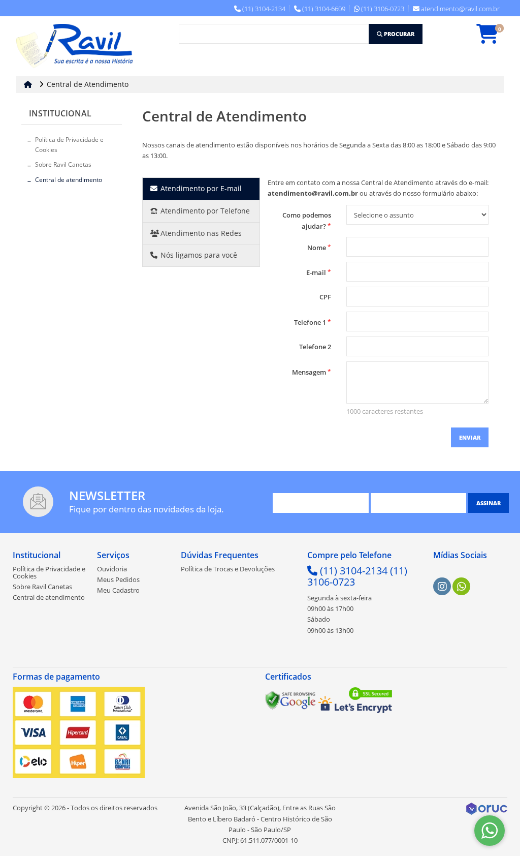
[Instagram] (442, 586)
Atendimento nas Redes (200, 233)
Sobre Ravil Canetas (63, 164)
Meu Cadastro (118, 590)
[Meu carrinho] (492, 38)
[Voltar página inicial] (29, 84)
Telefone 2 (315, 346)
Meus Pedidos (118, 579)
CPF (325, 296)
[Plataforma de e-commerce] (486, 808)
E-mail (318, 272)
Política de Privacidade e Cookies (69, 144)
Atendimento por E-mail (200, 188)
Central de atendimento (68, 179)
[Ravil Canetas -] (77, 46)
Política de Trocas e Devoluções (228, 568)
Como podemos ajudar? (306, 220)
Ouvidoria (112, 568)
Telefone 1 (312, 322)
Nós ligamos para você (197, 255)
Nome (319, 247)
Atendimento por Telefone (204, 211)
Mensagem (311, 372)
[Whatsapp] (461, 586)
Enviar (469, 437)
